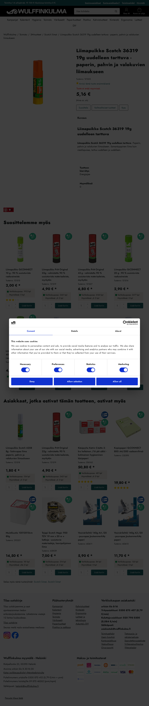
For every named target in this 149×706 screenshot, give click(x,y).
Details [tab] (74, 331)
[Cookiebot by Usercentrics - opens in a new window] (125, 323)
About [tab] (118, 331)
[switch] (58, 370)
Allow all (117, 381)
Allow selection (74, 381)
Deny (32, 381)
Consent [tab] (31, 331)
